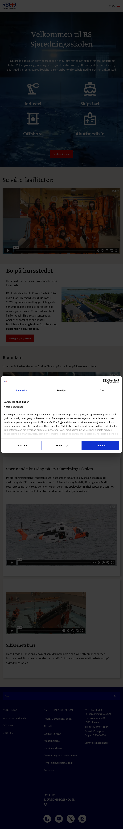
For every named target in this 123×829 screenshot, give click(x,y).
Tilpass (60, 445)
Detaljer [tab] (61, 390)
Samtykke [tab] (21, 390)
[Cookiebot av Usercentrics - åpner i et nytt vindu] (105, 381)
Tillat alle (100, 445)
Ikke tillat (23, 445)
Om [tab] (102, 390)
